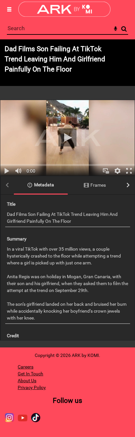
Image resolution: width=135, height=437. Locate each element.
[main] (67, 193)
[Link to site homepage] (64, 15)
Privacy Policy (32, 387)
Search (124, 29)
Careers (25, 366)
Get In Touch (30, 373)
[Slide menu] (9, 9)
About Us (27, 380)
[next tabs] (128, 186)
